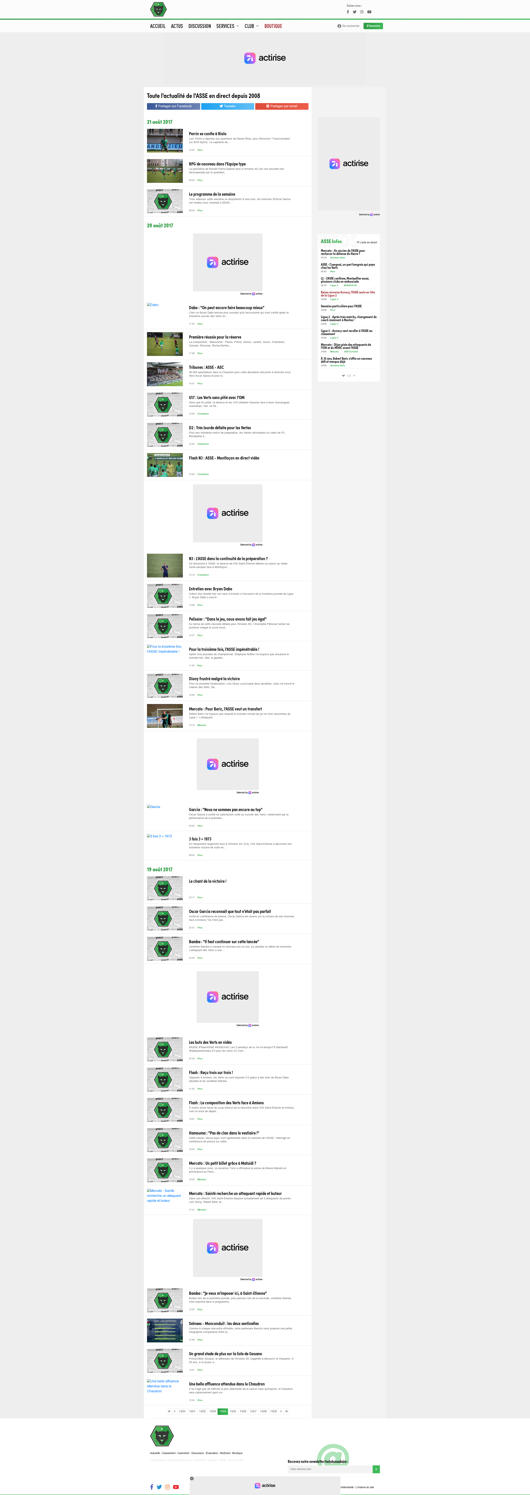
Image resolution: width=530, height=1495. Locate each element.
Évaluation (212, 1453)
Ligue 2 (334, 286)
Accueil (158, 26)
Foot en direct (235, 1460)
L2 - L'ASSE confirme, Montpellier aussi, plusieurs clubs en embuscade (345, 280)
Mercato (202, 725)
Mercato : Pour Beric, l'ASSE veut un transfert (225, 708)
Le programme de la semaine (212, 193)
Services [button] (228, 26)
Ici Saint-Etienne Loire (179, 1460)
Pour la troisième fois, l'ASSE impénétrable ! (224, 648)
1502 (202, 1411)
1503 (212, 1411)
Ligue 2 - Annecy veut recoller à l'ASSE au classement (346, 332)
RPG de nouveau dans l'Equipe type (217, 163)
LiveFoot (212, 1460)
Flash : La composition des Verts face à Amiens (226, 1102)
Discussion (199, 26)
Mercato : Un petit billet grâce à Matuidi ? (222, 1162)
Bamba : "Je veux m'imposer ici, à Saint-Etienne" (228, 1292)
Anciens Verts (337, 258)
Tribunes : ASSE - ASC (206, 366)
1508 (263, 1411)
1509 (273, 1411)
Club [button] (252, 26)
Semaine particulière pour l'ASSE (341, 305)
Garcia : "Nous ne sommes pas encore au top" (226, 809)
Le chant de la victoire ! (207, 880)
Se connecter (348, 26)
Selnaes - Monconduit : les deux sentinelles (224, 1323)
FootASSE (199, 1460)
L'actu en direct (367, 242)
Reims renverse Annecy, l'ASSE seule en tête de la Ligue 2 (348, 294)
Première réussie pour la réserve (215, 336)
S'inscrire (373, 26)
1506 (243, 1411)
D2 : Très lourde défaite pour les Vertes (220, 427)
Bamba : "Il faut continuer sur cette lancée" (224, 941)
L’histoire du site (365, 1487)
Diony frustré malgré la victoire (214, 678)
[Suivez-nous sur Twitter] (159, 1488)
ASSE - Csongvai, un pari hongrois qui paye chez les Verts (348, 266)
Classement (168, 1453)
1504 (222, 1411)
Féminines (203, 444)
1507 (253, 1411)
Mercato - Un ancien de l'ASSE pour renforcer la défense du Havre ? (343, 252)
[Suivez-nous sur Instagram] (167, 1488)
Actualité (155, 1453)
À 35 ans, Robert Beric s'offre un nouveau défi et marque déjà (346, 360)
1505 (233, 1411)
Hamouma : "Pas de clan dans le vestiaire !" (224, 1132)
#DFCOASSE (351, 352)
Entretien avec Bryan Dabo (210, 588)
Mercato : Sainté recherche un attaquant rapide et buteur (235, 1193)
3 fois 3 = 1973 (200, 838)
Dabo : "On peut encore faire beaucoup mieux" (226, 307)
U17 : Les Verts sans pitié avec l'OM (217, 397)
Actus (177, 26)
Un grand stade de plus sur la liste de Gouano (225, 1353)
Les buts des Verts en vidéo (210, 1041)
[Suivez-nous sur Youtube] (176, 1488)
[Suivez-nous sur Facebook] (151, 1488)
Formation (203, 414)
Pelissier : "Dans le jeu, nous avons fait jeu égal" (228, 618)
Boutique (273, 26)
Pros (200, 150)
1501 (192, 1411)
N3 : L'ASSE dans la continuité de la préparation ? (228, 558)
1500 (182, 1411)
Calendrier (183, 1453)
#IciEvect (225, 1453)
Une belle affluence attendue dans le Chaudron (227, 1383)
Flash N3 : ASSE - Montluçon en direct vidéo (224, 457)
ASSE (222, 1460)
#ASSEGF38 (350, 286)
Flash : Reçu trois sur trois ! (211, 1072)
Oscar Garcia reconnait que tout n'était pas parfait (230, 911)
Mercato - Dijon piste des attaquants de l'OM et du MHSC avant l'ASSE (346, 346)
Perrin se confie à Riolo (207, 133)
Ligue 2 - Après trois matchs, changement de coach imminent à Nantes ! (349, 318)
